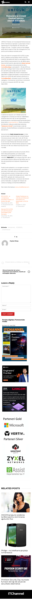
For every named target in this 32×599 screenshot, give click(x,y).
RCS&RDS (19, 227)
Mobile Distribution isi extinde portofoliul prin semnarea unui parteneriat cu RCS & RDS (22, 200)
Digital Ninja (17, 27)
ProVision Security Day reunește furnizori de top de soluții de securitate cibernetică (15, 582)
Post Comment (8, 314)
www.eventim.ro (13, 122)
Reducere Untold (7, 126)
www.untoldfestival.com (22, 187)
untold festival (6, 229)
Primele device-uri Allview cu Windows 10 (17, 262)
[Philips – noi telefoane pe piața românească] (16, 535)
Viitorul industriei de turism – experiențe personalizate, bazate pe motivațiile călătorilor (13, 271)
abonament (11, 227)
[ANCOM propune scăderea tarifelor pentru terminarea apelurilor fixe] (16, 502)
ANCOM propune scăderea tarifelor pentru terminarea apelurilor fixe (13, 517)
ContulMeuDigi (6, 67)
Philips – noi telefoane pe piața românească (14, 551)
